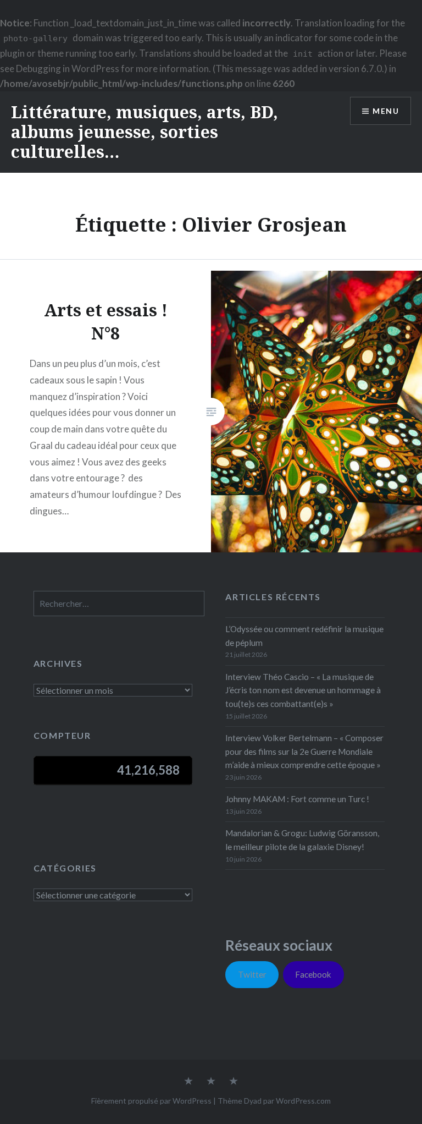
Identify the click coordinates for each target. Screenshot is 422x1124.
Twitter (252, 974)
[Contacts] (188, 1081)
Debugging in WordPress (67, 68)
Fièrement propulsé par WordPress (151, 1100)
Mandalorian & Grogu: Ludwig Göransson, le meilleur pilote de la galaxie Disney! (302, 840)
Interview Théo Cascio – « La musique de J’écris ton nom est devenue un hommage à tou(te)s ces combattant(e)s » (303, 690)
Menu (386, 111)
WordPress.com (303, 1100)
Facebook (313, 974)
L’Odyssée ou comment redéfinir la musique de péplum (304, 636)
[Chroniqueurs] (211, 1081)
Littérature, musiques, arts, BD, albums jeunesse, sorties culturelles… (144, 132)
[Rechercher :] (119, 603)
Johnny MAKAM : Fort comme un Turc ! (297, 799)
